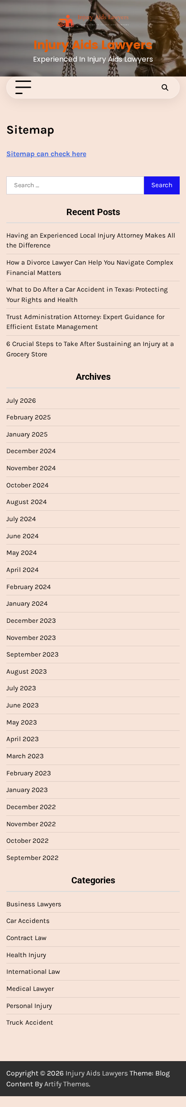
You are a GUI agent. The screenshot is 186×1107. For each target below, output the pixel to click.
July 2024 (21, 519)
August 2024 (26, 502)
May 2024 (21, 553)
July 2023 (21, 688)
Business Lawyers (33, 904)
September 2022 (32, 858)
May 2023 (21, 722)
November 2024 (31, 468)
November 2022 (31, 824)
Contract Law (26, 938)
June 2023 (22, 705)
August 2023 (26, 671)
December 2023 (31, 620)
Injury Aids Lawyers (93, 44)
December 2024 (31, 451)
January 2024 (26, 603)
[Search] (165, 88)
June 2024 (22, 536)
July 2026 (21, 400)
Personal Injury (29, 1006)
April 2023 (22, 739)
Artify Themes (66, 1084)
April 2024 (22, 570)
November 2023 (31, 638)
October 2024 (27, 485)
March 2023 (25, 756)
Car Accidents (28, 921)
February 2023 (28, 773)
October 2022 (27, 841)
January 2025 (27, 434)
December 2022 (31, 807)
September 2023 (32, 654)
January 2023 (27, 790)
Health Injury (26, 955)
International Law (33, 972)
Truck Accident (29, 1022)
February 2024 (28, 587)
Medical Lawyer (30, 989)
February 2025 (28, 417)
